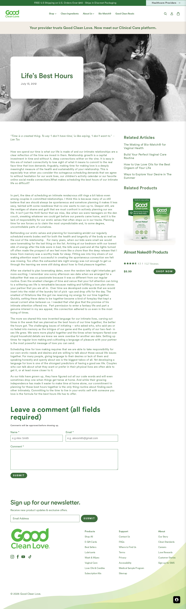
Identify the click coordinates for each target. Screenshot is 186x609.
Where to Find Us (127, 547)
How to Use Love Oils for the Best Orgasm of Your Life (147, 166)
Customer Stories (167, 557)
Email (70, 432)
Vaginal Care (91, 562)
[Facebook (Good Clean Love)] (18, 556)
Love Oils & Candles (95, 568)
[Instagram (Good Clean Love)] (12, 556)
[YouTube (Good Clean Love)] (23, 556)
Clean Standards (166, 542)
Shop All (89, 536)
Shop (51, 13)
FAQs (121, 542)
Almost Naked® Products (146, 252)
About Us (87, 13)
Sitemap (123, 573)
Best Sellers (90, 547)
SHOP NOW (164, 271)
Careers (162, 547)
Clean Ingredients (70, 13)
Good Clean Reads (124, 13)
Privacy (122, 557)
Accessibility (125, 562)
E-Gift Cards (91, 542)
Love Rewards (165, 552)
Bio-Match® (105, 13)
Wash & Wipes (92, 557)
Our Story (163, 536)
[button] (165, 13)
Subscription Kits (93, 573)
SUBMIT (89, 518)
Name (14, 432)
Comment (17, 446)
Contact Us (124, 536)
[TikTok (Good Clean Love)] (30, 556)
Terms (122, 552)
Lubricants (90, 552)
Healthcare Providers (164, 2)
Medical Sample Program (131, 568)
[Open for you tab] (176, 599)
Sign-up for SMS (166, 562)
